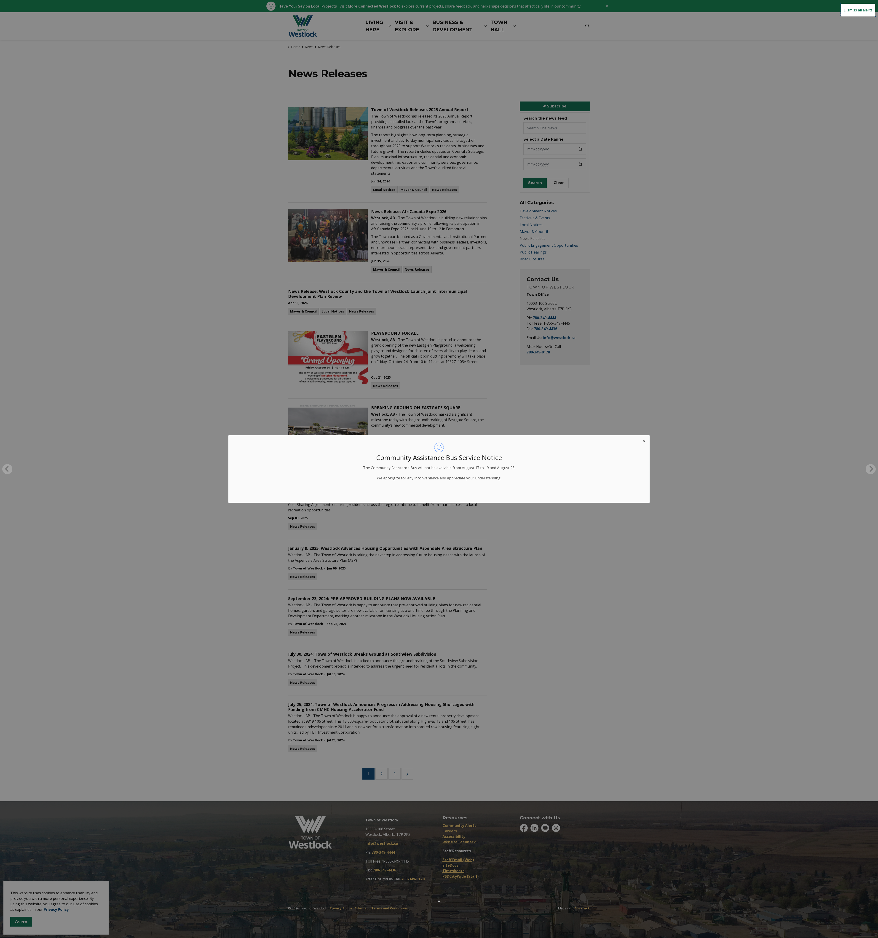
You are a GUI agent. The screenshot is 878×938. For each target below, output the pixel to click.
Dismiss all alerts (858, 10)
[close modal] (644, 440)
